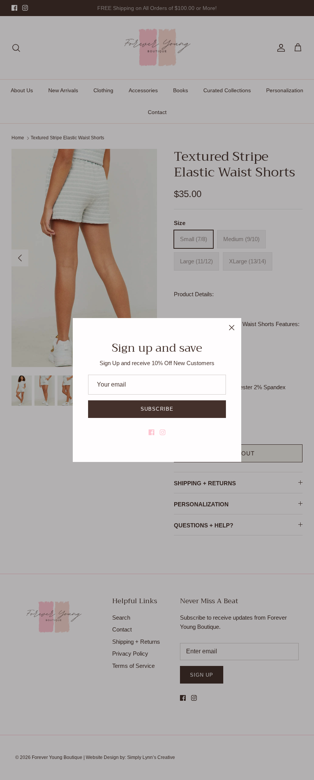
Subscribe (157, 409)
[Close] (231, 327)
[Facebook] (151, 432)
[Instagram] (162, 432)
